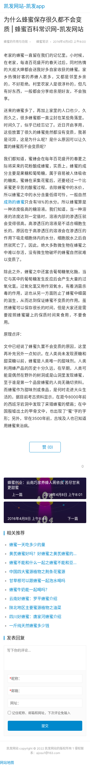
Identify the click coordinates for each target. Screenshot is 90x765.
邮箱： (16, 691)
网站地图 (7, 762)
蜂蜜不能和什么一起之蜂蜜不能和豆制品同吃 (43, 562)
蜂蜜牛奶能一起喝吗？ (29, 589)
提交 (45, 726)
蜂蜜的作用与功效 (16, 41)
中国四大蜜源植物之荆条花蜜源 (37, 571)
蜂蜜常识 (42, 41)
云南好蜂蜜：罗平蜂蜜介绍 (33, 598)
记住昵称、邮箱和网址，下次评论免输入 (40, 713)
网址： (15, 703)
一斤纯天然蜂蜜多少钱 (29, 625)
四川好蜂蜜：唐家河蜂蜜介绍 (35, 616)
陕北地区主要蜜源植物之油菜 (35, 607)
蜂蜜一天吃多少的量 (27, 544)
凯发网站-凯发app (24, 6)
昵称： (16, 678)
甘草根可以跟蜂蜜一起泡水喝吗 (37, 580)
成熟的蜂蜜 (14, 201)
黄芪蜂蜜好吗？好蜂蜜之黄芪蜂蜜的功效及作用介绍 (43, 553)
